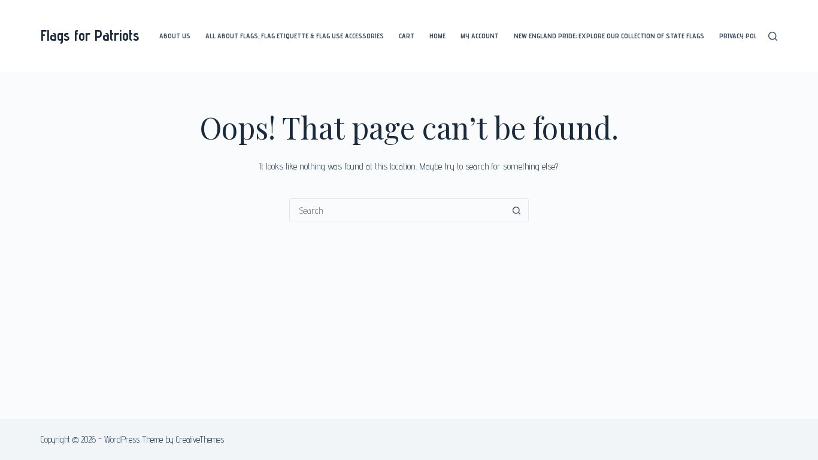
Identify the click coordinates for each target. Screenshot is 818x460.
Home (437, 35)
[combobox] (397, 210)
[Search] (772, 36)
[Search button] (516, 210)
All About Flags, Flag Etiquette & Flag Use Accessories (294, 35)
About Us (174, 35)
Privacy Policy (742, 35)
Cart (406, 35)
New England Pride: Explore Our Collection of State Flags (609, 35)
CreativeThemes (200, 439)
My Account (479, 35)
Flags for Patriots (90, 35)
